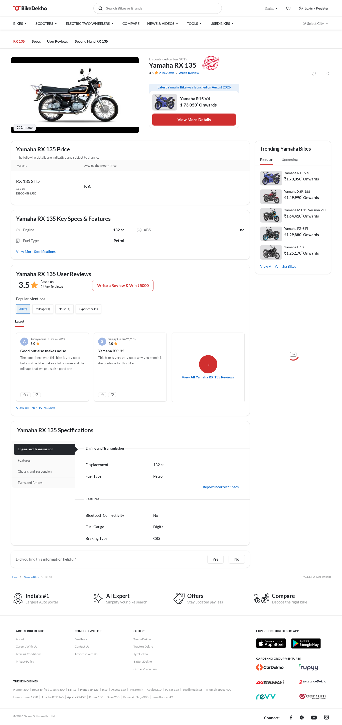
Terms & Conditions (28, 654)
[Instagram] (326, 718)
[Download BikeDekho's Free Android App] (306, 643)
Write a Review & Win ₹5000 (123, 285)
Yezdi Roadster (192, 689)
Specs (36, 41)
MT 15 (72, 689)
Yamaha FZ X (294, 247)
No (236, 559)
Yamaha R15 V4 (296, 173)
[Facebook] (291, 718)
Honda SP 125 (89, 689)
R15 (105, 689)
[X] (302, 718)
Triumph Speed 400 (218, 689)
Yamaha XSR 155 (297, 191)
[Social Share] (327, 74)
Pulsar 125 (172, 689)
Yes (215, 559)
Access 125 (118, 689)
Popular (266, 159)
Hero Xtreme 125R (25, 697)
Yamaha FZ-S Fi (296, 228)
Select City (315, 23)
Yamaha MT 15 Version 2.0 (304, 210)
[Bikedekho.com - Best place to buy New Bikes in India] (30, 8)
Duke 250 (113, 697)
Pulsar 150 (96, 697)
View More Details (194, 119)
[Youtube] (314, 718)
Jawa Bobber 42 (162, 697)
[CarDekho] (270, 667)
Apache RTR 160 (53, 697)
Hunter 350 (21, 689)
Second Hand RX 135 (91, 41)
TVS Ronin (136, 689)
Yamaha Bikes (285, 266)
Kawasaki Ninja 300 (135, 697)
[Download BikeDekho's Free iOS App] (271, 643)
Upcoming (290, 159)
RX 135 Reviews (43, 408)
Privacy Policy (25, 661)
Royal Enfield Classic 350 (48, 689)
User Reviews (57, 41)
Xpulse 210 (154, 689)
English (269, 8)
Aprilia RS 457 (76, 697)
